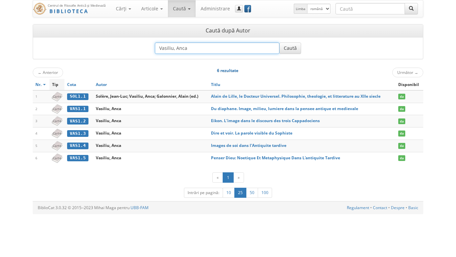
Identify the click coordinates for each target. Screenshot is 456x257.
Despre (398, 207)
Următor (407, 72)
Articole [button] (150, 8)
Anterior (48, 72)
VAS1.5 (78, 157)
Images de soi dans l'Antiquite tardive (248, 145)
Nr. (38, 84)
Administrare (215, 8)
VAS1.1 (78, 108)
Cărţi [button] (122, 8)
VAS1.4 (78, 145)
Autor (101, 84)
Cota (71, 84)
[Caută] (411, 8)
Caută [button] (180, 8)
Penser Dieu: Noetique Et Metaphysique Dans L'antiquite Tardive (275, 158)
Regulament (358, 207)
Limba (300, 8)
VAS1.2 (78, 120)
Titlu (215, 84)
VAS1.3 (78, 133)
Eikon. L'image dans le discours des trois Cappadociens (265, 120)
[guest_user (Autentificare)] (239, 8)
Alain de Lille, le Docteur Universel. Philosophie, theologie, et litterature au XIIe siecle (296, 96)
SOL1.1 (78, 96)
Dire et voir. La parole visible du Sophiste (251, 133)
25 (240, 192)
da (402, 96)
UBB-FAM (140, 207)
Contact (380, 207)
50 (252, 192)
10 (228, 192)
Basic (413, 207)
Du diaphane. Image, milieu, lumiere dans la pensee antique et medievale (284, 108)
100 (264, 192)
